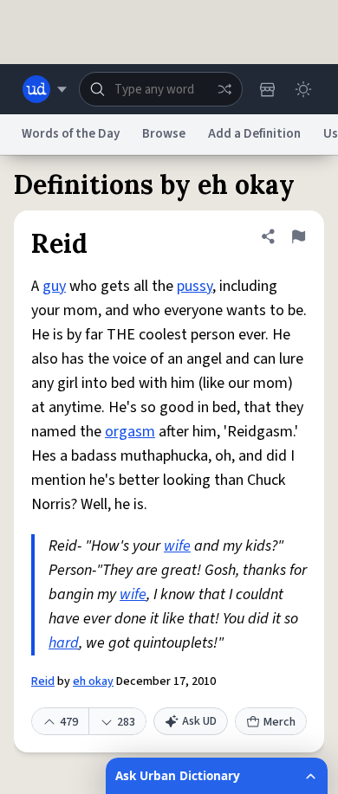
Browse (163, 134)
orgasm (130, 431)
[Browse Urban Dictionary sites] (44, 89)
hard (64, 643)
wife (177, 546)
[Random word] (224, 89)
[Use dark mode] (303, 89)
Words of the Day (71, 134)
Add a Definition (254, 134)
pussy (194, 286)
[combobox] (161, 89)
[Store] (267, 89)
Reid (43, 681)
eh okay (93, 681)
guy (54, 286)
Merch (279, 722)
